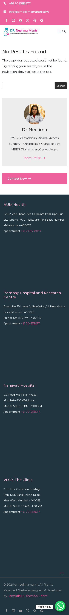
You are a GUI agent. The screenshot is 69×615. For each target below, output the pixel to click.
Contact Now (17, 178)
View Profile (33, 158)
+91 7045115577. (30, 411)
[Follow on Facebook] (6, 20)
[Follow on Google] (42, 20)
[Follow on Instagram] (13, 20)
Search (60, 85)
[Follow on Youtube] (20, 20)
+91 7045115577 (20, 3)
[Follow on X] (27, 20)
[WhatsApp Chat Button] (60, 606)
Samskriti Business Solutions (27, 596)
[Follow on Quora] (35, 20)
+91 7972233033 (31, 231)
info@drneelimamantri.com (29, 11)
